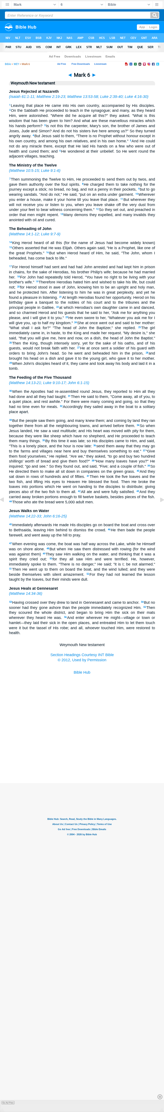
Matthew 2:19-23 (51, 96)
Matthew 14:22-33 (25, 516)
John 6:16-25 (54, 516)
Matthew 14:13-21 (25, 383)
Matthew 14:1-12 (24, 234)
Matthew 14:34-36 (25, 593)
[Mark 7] (158, 509)
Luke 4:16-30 (136, 96)
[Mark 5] (5, 509)
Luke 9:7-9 (50, 234)
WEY (16, 64)
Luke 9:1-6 (50, 170)
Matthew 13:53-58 (82, 96)
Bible (8, 64)
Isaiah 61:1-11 (22, 96)
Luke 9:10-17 (54, 383)
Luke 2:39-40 (111, 96)
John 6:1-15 (78, 383)
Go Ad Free (8, 1103)
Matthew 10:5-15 (24, 170)
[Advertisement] (82, 761)
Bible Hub (82, 672)
